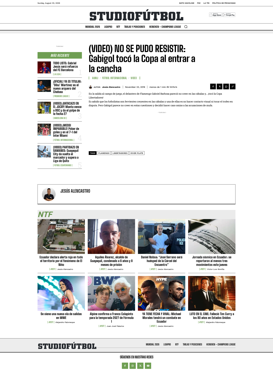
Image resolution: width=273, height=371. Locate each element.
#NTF (52, 269)
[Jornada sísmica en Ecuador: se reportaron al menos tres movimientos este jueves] (211, 238)
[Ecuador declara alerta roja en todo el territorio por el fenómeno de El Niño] (61, 238)
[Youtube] (148, 366)
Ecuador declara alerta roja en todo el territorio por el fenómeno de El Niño (61, 261)
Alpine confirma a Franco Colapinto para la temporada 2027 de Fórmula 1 (111, 317)
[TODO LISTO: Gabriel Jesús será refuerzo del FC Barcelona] (44, 67)
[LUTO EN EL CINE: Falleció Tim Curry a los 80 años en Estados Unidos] (211, 295)
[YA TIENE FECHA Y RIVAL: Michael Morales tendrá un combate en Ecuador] (161, 295)
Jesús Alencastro (111, 87)
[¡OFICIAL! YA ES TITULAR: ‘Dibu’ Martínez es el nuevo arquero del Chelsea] (44, 86)
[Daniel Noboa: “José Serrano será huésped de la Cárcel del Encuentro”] (161, 238)
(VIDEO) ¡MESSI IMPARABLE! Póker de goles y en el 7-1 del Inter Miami (66, 130)
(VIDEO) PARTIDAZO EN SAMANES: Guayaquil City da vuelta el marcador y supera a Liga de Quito (66, 154)
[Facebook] (213, 86)
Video (134, 78)
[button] (185, 26)
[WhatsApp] (226, 86)
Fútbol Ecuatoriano (62, 165)
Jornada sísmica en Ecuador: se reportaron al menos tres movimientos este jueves (211, 261)
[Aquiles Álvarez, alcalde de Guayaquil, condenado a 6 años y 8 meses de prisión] (111, 238)
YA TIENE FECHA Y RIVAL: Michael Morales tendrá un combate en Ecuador (161, 317)
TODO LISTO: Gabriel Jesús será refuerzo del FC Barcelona (65, 66)
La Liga (57, 74)
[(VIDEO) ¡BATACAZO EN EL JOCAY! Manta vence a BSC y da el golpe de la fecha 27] (44, 108)
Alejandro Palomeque (65, 322)
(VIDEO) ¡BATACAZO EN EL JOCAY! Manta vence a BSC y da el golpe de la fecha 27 (67, 108)
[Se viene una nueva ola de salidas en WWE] (61, 295)
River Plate (137, 153)
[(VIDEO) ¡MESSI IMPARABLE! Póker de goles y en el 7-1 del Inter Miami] (44, 130)
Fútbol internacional (63, 140)
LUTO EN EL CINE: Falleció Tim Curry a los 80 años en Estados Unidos (212, 316)
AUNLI (95, 78)
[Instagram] (133, 366)
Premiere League (61, 96)
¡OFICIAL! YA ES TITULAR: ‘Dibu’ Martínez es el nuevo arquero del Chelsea (67, 87)
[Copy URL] (232, 86)
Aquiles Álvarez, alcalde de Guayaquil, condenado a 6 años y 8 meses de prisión (111, 261)
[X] (219, 86)
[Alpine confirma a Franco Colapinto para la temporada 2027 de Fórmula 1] (111, 295)
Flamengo (103, 153)
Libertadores (120, 153)
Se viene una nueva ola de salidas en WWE (61, 316)
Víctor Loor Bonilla (215, 269)
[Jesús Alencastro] (91, 87)
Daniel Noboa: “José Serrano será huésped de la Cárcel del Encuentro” (161, 261)
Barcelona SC (60, 118)
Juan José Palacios (115, 326)
